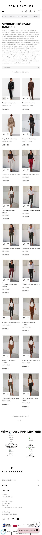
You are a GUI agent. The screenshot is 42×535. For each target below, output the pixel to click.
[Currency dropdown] (22, 11)
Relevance (21, 67)
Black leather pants (8, 103)
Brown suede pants (28, 103)
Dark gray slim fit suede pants (30, 399)
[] (4, 98)
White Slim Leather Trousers (11, 175)
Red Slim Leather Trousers (30, 175)
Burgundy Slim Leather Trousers (9, 285)
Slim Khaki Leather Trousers (31, 210)
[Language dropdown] (26, 11)
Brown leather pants (29, 139)
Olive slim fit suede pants (10, 398)
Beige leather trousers (9, 139)
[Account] (30, 11)
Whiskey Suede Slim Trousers (28, 323)
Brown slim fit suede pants (31, 360)
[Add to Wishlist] (8, 98)
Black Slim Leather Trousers (31, 284)
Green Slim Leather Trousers (31, 248)
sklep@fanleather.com (9, 514)
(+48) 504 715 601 (7, 497)
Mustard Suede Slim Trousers (8, 361)
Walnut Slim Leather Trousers (8, 211)
